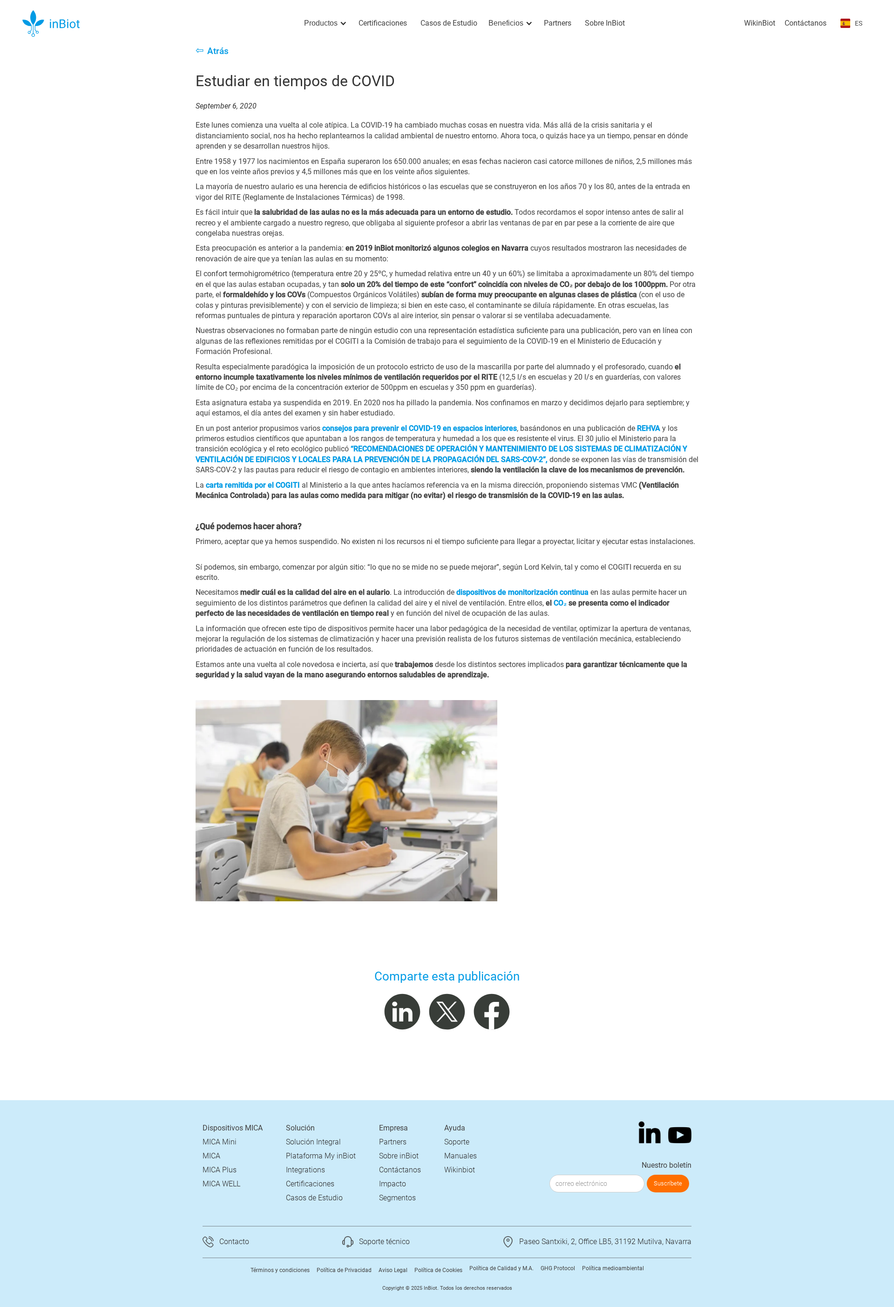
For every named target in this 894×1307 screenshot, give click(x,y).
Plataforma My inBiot (321, 1155)
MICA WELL (221, 1183)
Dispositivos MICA (233, 1127)
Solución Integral (313, 1141)
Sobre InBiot (605, 23)
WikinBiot (759, 23)
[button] (325, 23)
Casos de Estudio (448, 23)
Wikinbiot (459, 1169)
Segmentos (397, 1197)
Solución (300, 1127)
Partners (557, 23)
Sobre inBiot (399, 1155)
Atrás (218, 51)
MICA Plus (220, 1169)
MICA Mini (220, 1141)
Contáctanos (805, 23)
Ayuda (454, 1127)
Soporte (456, 1141)
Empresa (393, 1127)
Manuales (460, 1155)
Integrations (305, 1169)
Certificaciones (383, 23)
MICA (211, 1155)
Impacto (392, 1183)
